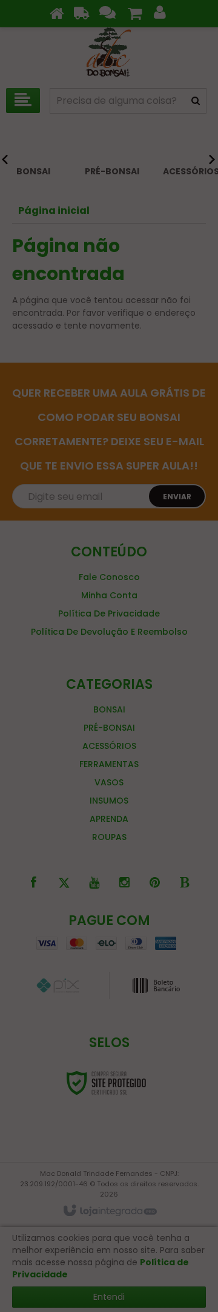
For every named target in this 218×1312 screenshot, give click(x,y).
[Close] (206, 575)
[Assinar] (174, 706)
